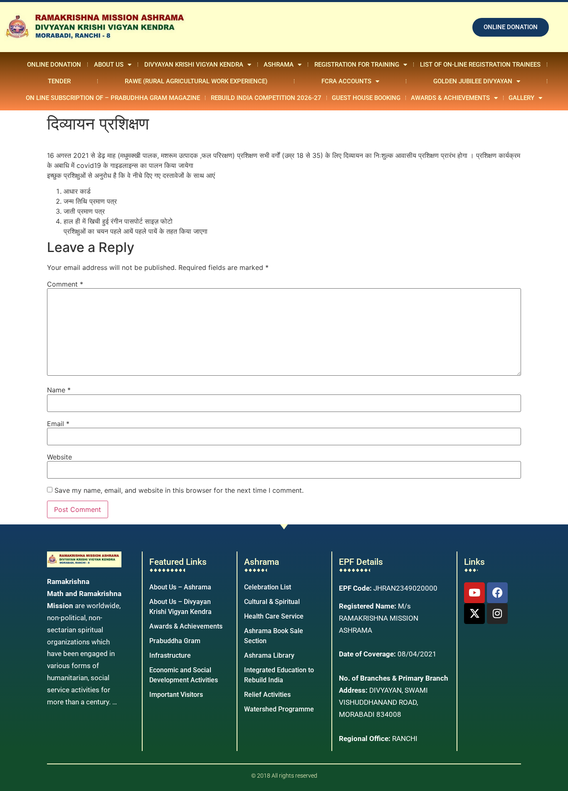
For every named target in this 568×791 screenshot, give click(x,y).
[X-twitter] (474, 613)
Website (59, 457)
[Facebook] (497, 592)
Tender (59, 81)
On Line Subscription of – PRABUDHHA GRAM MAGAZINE (113, 98)
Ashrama (279, 64)
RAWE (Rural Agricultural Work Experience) (196, 81)
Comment (65, 284)
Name (59, 390)
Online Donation (54, 64)
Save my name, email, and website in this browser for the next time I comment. (179, 490)
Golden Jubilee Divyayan (472, 81)
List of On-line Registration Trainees (480, 64)
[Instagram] (497, 613)
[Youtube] (474, 592)
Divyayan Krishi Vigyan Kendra (193, 64)
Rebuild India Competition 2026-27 (266, 98)
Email (58, 423)
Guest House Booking (366, 98)
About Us (108, 64)
